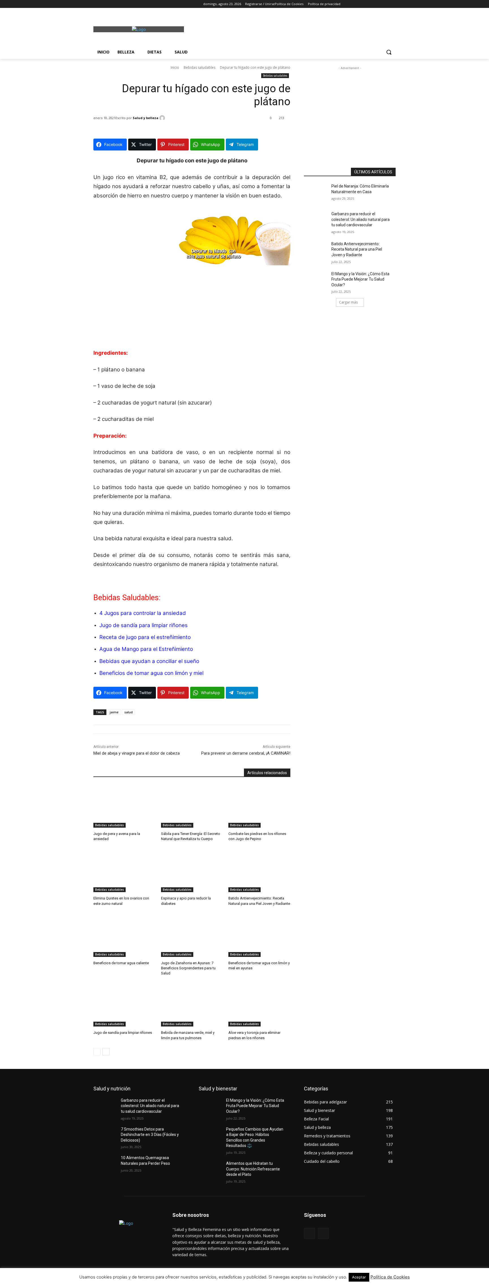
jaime (114, 712)
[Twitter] (112, 4)
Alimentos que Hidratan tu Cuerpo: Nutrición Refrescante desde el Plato (253, 1169)
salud (128, 712)
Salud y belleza (145, 118)
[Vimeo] (120, 4)
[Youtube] (128, 4)
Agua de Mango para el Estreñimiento (146, 649)
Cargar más (348, 302)
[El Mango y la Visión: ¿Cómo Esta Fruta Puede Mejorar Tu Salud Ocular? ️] (317, 280)
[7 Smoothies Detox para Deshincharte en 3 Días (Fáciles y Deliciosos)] (107, 1136)
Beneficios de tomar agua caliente (121, 963)
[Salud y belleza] (163, 118)
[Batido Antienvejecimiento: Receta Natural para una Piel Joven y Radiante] (259, 870)
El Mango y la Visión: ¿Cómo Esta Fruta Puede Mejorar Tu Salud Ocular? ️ (360, 279)
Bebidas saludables (199, 67)
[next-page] (106, 1051)
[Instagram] (104, 4)
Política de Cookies (390, 1277)
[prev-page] (96, 1051)
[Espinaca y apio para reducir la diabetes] (192, 870)
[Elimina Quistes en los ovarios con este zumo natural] (124, 870)
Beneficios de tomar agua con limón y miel (151, 673)
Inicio (175, 67)
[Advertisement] (287, 28)
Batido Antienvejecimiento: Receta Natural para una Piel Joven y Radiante (356, 249)
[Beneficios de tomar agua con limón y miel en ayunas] (259, 935)
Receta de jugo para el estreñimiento (145, 637)
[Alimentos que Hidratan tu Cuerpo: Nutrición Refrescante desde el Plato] (212, 1170)
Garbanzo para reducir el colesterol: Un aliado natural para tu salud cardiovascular (360, 219)
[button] (389, 52)
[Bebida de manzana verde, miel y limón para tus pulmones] (192, 1004)
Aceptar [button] (359, 1277)
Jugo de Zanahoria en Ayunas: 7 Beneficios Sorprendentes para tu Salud (188, 968)
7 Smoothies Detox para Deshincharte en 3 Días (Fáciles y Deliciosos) (150, 1134)
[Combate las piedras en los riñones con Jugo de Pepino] (259, 806)
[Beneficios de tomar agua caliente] (124, 935)
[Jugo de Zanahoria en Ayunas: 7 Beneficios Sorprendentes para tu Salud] (192, 935)
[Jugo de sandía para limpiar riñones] (124, 1004)
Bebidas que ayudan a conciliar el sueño (149, 661)
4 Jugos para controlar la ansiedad (142, 613)
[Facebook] (96, 4)
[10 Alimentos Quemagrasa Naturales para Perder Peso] (107, 1164)
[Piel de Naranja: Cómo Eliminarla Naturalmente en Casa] (317, 193)
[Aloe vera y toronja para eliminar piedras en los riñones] (259, 1004)
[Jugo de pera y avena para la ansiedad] (124, 806)
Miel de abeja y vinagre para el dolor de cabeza (136, 753)
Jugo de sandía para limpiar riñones (143, 625)
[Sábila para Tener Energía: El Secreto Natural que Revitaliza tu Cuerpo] (192, 806)
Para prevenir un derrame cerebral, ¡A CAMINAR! (245, 753)
